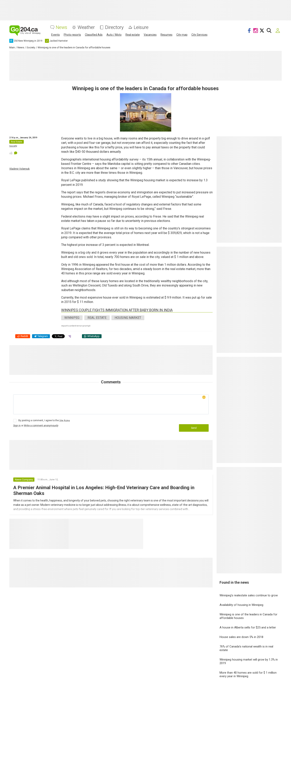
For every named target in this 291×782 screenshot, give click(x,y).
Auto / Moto (114, 34)
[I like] (10, 153)
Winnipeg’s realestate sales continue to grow (249, 595)
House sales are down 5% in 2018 (241, 637)
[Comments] (15, 153)
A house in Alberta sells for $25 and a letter (248, 627)
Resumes (166, 34)
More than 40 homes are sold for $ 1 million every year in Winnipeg (248, 674)
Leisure (141, 27)
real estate (97, 318)
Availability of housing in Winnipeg (241, 605)
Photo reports (72, 34)
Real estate (133, 34)
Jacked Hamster (131, 523)
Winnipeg (71, 318)
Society (13, 146)
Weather (86, 27)
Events (55, 34)
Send (194, 428)
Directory (114, 27)
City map (181, 34)
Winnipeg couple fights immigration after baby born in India (117, 310)
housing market (128, 318)
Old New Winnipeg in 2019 (94, 523)
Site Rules (64, 420)
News (61, 27)
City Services (199, 34)
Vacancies (150, 34)
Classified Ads (94, 34)
